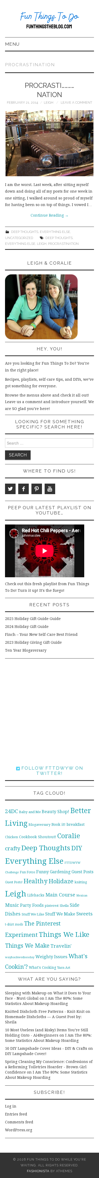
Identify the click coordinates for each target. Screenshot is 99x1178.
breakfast (76, 824)
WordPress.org (18, 1130)
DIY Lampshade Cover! (25, 1054)
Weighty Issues (51, 956)
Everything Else (55, 232)
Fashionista (38, 1171)
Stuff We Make (60, 914)
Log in (10, 1106)
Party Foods (32, 905)
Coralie (68, 836)
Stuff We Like (33, 914)
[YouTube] (50, 489)
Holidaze (61, 881)
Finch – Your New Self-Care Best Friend (41, 634)
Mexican (81, 895)
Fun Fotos (27, 872)
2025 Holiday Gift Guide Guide (33, 619)
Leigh (48, 102)
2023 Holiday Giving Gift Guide (33, 642)
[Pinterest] (36, 489)
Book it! (58, 824)
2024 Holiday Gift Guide (27, 626)
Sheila (64, 906)
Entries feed (16, 1114)
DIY (76, 848)
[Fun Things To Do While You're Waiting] (49, 21)
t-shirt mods (14, 924)
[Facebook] (23, 489)
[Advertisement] (49, 711)
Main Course (60, 895)
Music (12, 905)
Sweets (84, 914)
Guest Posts (82, 872)
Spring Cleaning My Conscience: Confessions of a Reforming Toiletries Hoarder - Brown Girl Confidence (48, 1067)
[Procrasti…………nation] (49, 143)
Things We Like (64, 934)
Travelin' (61, 946)
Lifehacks (35, 895)
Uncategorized (19, 238)
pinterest (52, 906)
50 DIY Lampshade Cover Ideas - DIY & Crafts (46, 1048)
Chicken (11, 837)
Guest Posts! (13, 882)
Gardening (60, 872)
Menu (12, 44)
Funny (42, 871)
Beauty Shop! (55, 811)
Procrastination (63, 244)
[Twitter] (10, 489)
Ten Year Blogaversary (25, 650)
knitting (80, 882)
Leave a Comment (76, 102)
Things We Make (27, 945)
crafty (12, 848)
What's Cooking (42, 967)
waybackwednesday (19, 957)
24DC (11, 811)
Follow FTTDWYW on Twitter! (51, 770)
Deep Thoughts (24, 232)
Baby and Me (30, 812)
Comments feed (19, 1122)
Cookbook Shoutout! (37, 837)
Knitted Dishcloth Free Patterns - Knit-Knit (44, 1011)
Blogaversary (39, 825)
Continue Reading (50, 215)
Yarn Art (63, 968)
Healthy (35, 881)
